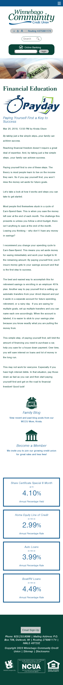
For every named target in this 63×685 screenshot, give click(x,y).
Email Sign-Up (30, 630)
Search (38, 39)
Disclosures (42, 651)
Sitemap (28, 651)
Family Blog (31, 412)
